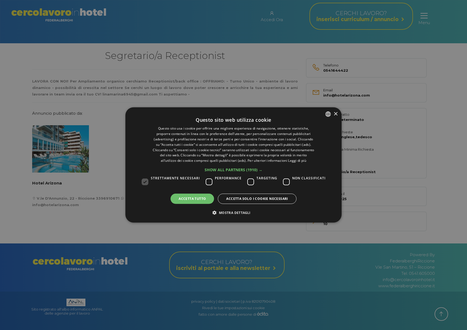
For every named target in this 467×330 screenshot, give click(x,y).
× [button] (335, 114)
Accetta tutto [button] (192, 198)
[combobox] (328, 114)
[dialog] (233, 165)
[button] (233, 169)
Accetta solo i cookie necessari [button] (257, 198)
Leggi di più (297, 160)
